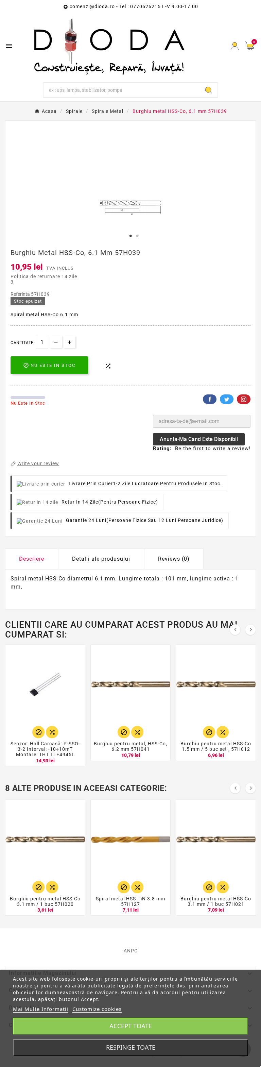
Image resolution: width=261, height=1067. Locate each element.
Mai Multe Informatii (40, 1008)
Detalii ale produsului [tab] (101, 559)
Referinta (21, 294)
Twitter (226, 399)
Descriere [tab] (31, 559)
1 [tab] (130, 236)
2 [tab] (137, 236)
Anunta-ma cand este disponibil (199, 439)
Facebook (209, 399)
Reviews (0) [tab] (174, 559)
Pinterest (243, 399)
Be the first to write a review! (212, 448)
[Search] (208, 90)
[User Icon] (235, 46)
